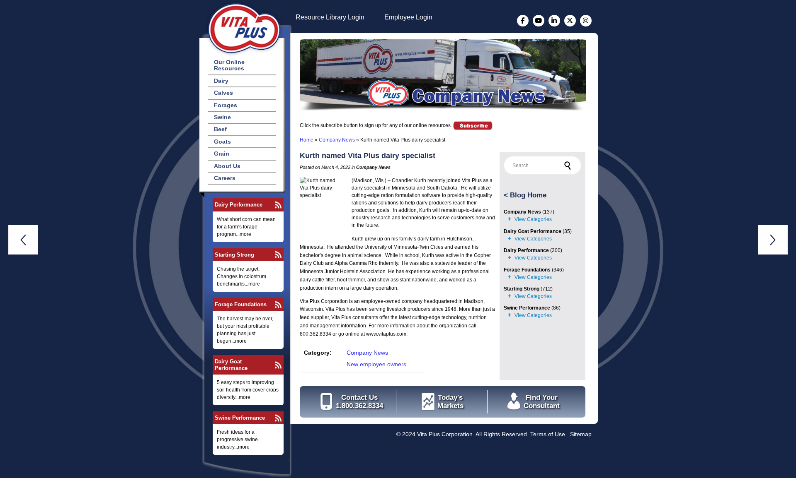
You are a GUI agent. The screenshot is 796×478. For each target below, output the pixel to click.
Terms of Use (547, 434)
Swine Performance (240, 418)
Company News (337, 140)
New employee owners (376, 364)
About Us (227, 166)
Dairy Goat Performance (231, 364)
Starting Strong (234, 255)
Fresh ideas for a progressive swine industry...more (237, 439)
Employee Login (408, 17)
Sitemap (581, 434)
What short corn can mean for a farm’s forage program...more (246, 226)
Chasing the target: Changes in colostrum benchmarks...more (241, 276)
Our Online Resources (229, 65)
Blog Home (528, 195)
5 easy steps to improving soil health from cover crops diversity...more (248, 390)
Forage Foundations (241, 304)
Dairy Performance (238, 205)
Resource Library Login (330, 17)
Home (306, 140)
